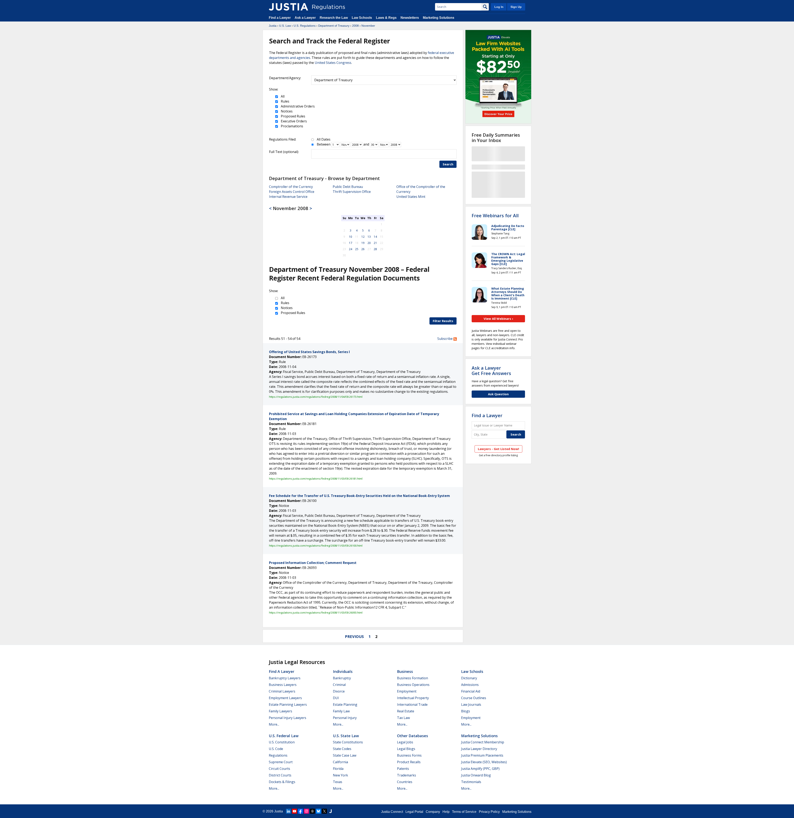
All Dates (323, 139)
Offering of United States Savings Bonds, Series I (309, 352)
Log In (498, 6)
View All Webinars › (498, 318)
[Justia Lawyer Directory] (330, 811)
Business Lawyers (283, 684)
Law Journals (471, 704)
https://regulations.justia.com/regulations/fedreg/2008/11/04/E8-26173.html (315, 397)
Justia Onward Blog (476, 775)
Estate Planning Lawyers (288, 704)
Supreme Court (281, 762)
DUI (336, 698)
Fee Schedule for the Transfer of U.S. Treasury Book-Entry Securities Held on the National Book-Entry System (359, 495)
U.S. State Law (346, 735)
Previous (354, 636)
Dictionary (469, 678)
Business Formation (412, 678)
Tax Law (403, 717)
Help (446, 811)
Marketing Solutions (438, 17)
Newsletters (410, 17)
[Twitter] (324, 811)
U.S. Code (276, 748)
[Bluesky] (318, 811)
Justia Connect (392, 811)
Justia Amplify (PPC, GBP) (480, 768)
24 (350, 249)
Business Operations (413, 684)
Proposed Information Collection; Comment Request (312, 562)
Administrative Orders (297, 106)
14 (375, 237)
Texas (337, 782)
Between (323, 144)
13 (369, 237)
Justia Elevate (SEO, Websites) (484, 762)
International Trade (412, 704)
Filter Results (443, 321)
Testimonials (471, 782)
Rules (284, 101)
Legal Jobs (405, 742)
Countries (404, 782)
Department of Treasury (333, 25)
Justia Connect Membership (482, 742)
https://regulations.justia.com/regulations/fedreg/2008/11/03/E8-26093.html (315, 612)
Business (405, 671)
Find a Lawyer (280, 17)
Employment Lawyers (285, 698)
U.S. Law (285, 25)
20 (369, 243)
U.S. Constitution (282, 742)
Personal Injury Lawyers (287, 717)
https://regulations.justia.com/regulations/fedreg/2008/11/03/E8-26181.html (315, 478)
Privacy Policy (489, 811)
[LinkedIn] (288, 811)
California (340, 762)
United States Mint (410, 196)
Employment (406, 691)
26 (363, 249)
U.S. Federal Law (284, 735)
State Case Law (344, 755)
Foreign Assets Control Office (291, 191)
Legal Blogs (406, 748)
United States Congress (333, 62)
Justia (272, 25)
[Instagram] (306, 811)
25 (356, 249)
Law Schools (362, 17)
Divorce (339, 691)
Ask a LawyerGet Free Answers (491, 370)
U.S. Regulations (305, 25)
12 (363, 237)
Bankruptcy (342, 678)
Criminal (339, 684)
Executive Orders (293, 121)
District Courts (280, 775)
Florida (338, 768)
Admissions (470, 684)
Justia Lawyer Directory (479, 748)
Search (448, 164)
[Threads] (312, 811)
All (282, 96)
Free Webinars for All (495, 215)
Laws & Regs (386, 17)
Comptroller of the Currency (291, 186)
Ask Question (498, 394)
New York (340, 775)
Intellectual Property (413, 698)
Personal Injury (345, 717)
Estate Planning (345, 704)
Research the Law (334, 17)
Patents (403, 768)
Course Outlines (473, 698)
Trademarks (406, 775)
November (368, 25)
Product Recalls (409, 762)
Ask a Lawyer (306, 17)
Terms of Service (464, 811)
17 (350, 243)
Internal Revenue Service (288, 196)
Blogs (465, 711)
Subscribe (445, 338)
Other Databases (412, 735)
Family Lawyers (280, 711)
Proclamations (291, 126)
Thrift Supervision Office (352, 191)
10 (350, 237)
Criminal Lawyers (282, 691)
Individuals (343, 671)
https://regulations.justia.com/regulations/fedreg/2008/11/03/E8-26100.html (315, 545)
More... (274, 724)
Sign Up (516, 6)
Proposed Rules (292, 116)
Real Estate (405, 711)
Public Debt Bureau (348, 186)
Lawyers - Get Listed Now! (498, 449)
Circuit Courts (279, 768)
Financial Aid (470, 691)
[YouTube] (294, 811)
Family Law (341, 711)
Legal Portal (414, 811)
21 (375, 243)
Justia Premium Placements (482, 755)
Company (433, 811)
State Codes (342, 748)
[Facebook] (300, 811)
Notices (286, 111)
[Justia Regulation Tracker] (288, 7)
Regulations (278, 755)
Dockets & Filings (282, 782)
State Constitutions (348, 742)
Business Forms (409, 755)
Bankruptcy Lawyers (284, 678)
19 (363, 243)
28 (375, 249)
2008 (355, 25)
